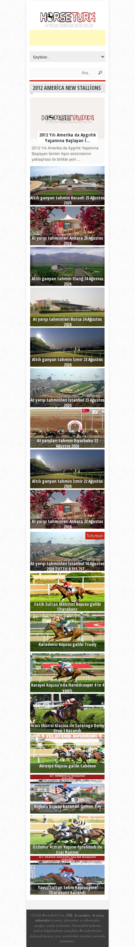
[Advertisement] (82, 38)
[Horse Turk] (67, 26)
